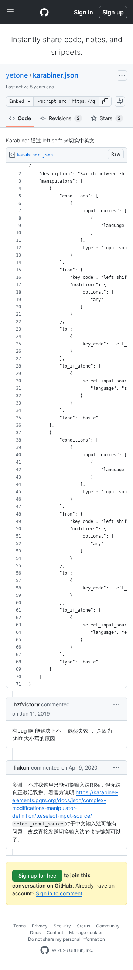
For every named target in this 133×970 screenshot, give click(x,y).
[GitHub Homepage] (44, 950)
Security (62, 926)
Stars (110, 118)
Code (24, 118)
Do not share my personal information (66, 939)
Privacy (40, 926)
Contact (55, 932)
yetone (17, 75)
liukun (22, 767)
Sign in (83, 12)
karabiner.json (55, 75)
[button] (105, 101)
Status (83, 926)
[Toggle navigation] (10, 12)
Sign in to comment (59, 893)
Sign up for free (37, 875)
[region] (66, 425)
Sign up (113, 12)
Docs (35, 932)
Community (108, 926)
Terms (19, 926)
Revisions (64, 118)
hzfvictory (27, 704)
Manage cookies (86, 932)
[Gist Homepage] (44, 12)
